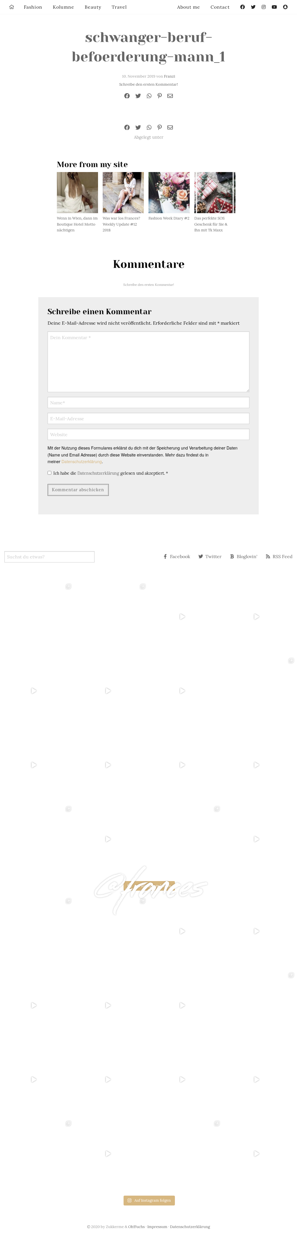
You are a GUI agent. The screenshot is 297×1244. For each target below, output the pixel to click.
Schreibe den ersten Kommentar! (148, 84)
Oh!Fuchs (136, 1226)
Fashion (33, 7)
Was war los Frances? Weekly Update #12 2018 (121, 224)
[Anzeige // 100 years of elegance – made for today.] (111, 765)
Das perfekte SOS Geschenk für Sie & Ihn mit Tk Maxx (210, 224)
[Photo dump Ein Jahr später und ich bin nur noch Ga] (37, 617)
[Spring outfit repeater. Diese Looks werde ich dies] (185, 839)
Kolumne (63, 7)
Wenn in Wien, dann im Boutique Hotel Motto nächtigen (77, 224)
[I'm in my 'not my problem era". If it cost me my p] (185, 765)
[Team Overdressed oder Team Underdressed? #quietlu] (37, 691)
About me (188, 7)
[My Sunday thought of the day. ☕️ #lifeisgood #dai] (111, 691)
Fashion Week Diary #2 (168, 218)
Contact (220, 7)
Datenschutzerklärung (81, 461)
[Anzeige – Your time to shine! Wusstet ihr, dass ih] (37, 765)
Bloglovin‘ (247, 556)
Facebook (180, 556)
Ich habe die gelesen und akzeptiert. (110, 473)
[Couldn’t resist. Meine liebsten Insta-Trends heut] (260, 691)
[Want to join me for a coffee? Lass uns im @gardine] (37, 839)
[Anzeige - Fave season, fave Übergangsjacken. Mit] (185, 691)
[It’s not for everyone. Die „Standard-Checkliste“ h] (185, 617)
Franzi (169, 76)
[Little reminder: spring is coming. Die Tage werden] (260, 617)
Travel (119, 7)
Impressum (157, 1226)
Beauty (93, 7)
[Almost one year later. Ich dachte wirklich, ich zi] (260, 765)
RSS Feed (283, 556)
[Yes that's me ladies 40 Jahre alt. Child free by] (260, 839)
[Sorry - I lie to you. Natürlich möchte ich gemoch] (111, 617)
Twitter (213, 556)
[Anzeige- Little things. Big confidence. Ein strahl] (111, 839)
